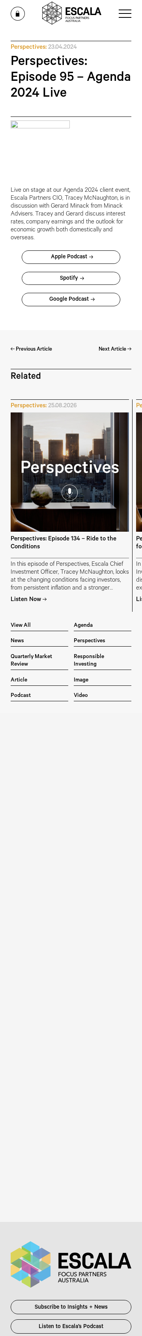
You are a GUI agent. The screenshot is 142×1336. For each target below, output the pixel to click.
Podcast (21, 696)
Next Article (113, 350)
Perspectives (89, 641)
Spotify (69, 279)
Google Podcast (69, 300)
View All (21, 626)
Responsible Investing (89, 661)
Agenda (83, 626)
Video (81, 696)
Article (19, 680)
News (17, 641)
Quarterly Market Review (31, 661)
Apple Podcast (69, 257)
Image (81, 680)
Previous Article (33, 350)
